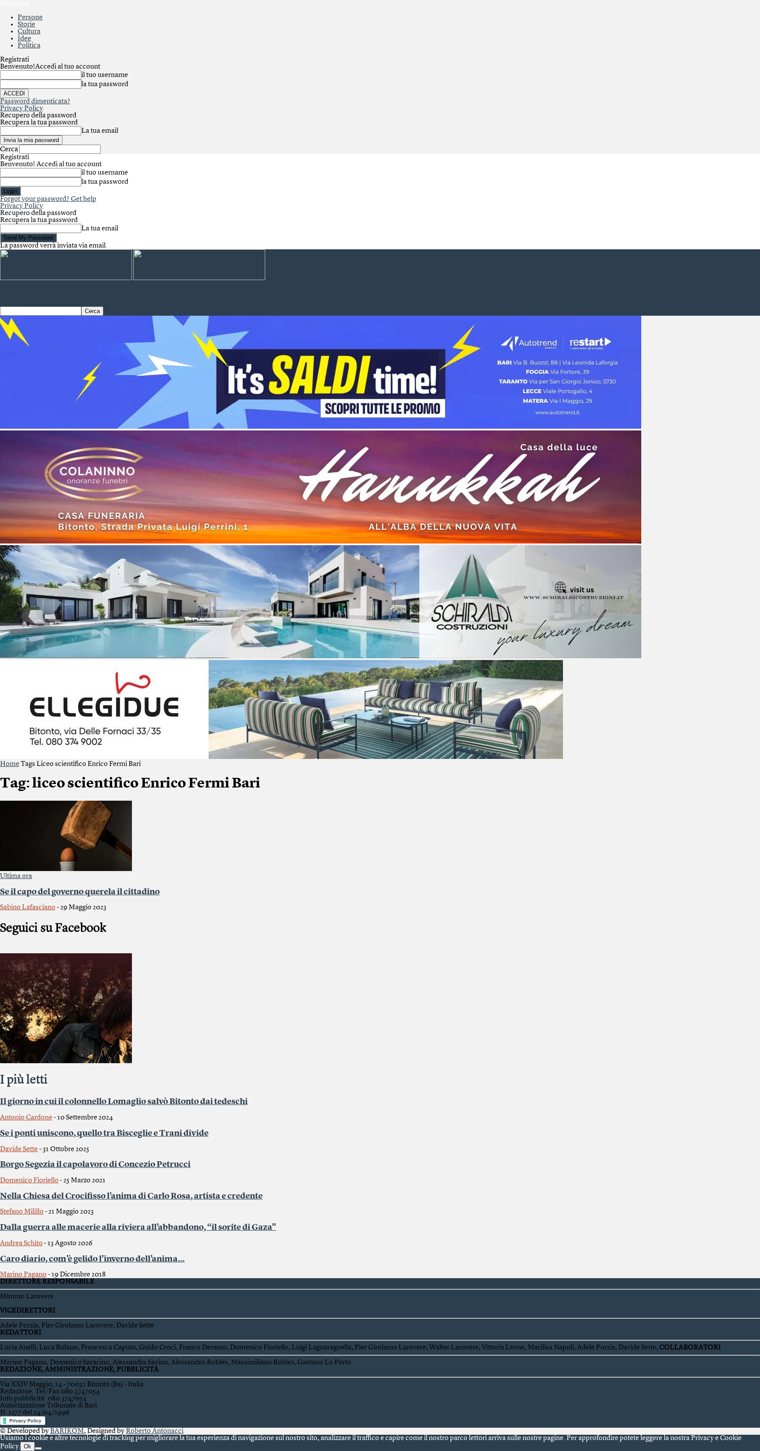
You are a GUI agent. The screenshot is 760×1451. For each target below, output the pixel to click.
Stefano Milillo (22, 1211)
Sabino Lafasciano (27, 907)
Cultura (29, 31)
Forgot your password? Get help (48, 199)
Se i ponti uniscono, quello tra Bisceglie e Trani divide (104, 1133)
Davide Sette (19, 1149)
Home (9, 764)
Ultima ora (16, 876)
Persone (30, 17)
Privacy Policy (21, 108)
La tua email (99, 131)
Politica (29, 45)
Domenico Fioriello (29, 1180)
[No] (38, 1448)
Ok (27, 1446)
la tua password (104, 84)
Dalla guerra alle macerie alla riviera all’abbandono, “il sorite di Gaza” (138, 1228)
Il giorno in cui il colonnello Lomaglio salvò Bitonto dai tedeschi (124, 1102)
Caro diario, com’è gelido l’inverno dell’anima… (92, 1259)
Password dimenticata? (35, 101)
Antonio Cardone (26, 1117)
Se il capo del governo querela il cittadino (80, 892)
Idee (24, 38)
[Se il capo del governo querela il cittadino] (66, 869)
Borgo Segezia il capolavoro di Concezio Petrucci (95, 1165)
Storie (26, 24)
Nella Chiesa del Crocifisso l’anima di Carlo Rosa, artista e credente (131, 1196)
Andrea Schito (21, 1243)
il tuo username (104, 75)
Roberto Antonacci (154, 1431)
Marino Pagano (23, 1274)
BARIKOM (67, 1431)
